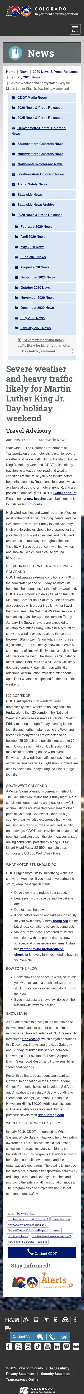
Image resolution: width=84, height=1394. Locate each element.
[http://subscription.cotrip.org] (42, 1280)
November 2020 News (37, 297)
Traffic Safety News (32, 184)
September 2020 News (37, 277)
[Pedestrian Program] (75, 1320)
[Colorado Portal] (37, 1389)
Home (10, 72)
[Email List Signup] (66, 1346)
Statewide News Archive (36, 204)
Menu (76, 29)
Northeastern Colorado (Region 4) (27, 1241)
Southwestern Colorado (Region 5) (28, 1219)
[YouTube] (47, 1346)
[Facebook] (9, 1346)
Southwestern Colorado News (40, 174)
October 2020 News (35, 287)
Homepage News (18, 1236)
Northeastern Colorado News (40, 164)
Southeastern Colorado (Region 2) (52, 1236)
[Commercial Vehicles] (8, 1328)
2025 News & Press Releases (39, 118)
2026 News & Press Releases (39, 107)
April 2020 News (32, 236)
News (24, 72)
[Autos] (66, 1320)
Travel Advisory (61, 1219)
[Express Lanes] (12, 1320)
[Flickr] (76, 1346)
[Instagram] (28, 1346)
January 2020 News (25, 77)
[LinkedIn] (57, 1346)
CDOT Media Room (32, 97)
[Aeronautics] (46, 1320)
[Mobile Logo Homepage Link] (42, 11)
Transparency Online (22, 1379)
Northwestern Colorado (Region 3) (27, 1224)
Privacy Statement (20, 1374)
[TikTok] (38, 1346)
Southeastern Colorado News (40, 144)
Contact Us (22, 1336)
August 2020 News (34, 267)
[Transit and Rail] (36, 1320)
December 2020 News (37, 307)
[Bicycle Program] (26, 1320)
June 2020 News (33, 257)
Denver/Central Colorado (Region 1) (28, 1230)
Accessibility (59, 1368)
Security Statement (55, 1374)
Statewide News (29, 194)
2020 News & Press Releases (55, 72)
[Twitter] (18, 1346)
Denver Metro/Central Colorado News (38, 130)
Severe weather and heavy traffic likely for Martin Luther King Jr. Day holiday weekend (44, 345)
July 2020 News (32, 318)
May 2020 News (32, 247)
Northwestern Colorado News (40, 154)
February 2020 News (36, 226)
